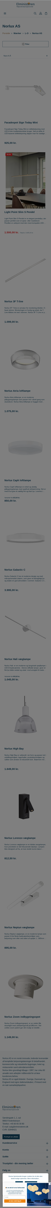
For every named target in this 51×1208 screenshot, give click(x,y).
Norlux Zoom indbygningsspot (22, 1016)
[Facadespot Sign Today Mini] (25, 91)
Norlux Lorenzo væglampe (20, 838)
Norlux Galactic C (14, 569)
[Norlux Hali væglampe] (25, 627)
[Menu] (4, 13)
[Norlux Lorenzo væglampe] (25, 806)
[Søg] (35, 13)
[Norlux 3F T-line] (25, 270)
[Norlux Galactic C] (25, 538)
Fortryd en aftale (11, 1137)
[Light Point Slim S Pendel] (25, 180)
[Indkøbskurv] (46, 13)
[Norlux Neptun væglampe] (25, 896)
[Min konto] (40, 13)
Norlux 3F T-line (13, 301)
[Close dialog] (48, 1184)
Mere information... (33, 1178)
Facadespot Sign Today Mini (21, 122)
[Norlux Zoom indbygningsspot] (25, 985)
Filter (27, 44)
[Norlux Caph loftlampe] (25, 449)
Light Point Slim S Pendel (19, 212)
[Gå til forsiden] (25, 4)
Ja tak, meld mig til (13, 1201)
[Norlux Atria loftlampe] (25, 359)
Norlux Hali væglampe (17, 659)
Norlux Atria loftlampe (17, 390)
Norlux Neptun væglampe (19, 927)
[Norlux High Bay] (25, 717)
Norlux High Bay (14, 748)
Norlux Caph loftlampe (17, 480)
